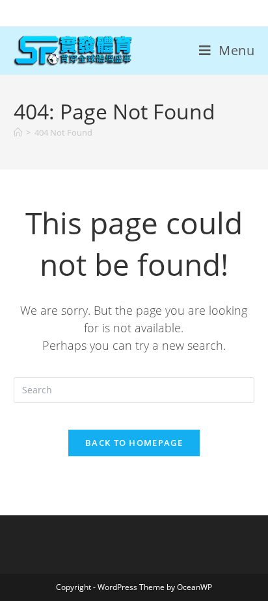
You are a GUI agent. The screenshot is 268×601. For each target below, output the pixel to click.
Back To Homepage (134, 442)
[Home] (18, 132)
